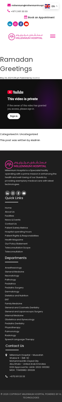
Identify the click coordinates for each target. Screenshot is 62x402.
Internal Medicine (14, 315)
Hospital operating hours (18, 231)
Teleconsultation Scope (17, 247)
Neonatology (12, 275)
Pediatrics (10, 283)
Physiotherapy (12, 327)
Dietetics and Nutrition (16, 295)
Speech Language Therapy (19, 339)
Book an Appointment (41, 17)
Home (8, 207)
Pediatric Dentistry (14, 323)
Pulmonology (12, 331)
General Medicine (14, 271)
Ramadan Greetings (16, 64)
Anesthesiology (13, 267)
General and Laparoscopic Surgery (24, 311)
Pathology (10, 279)
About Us (10, 211)
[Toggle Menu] (52, 36)
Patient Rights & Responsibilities (22, 235)
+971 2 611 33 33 (19, 11)
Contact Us (11, 223)
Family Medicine (13, 303)
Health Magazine (14, 239)
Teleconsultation (14, 251)
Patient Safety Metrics (16, 227)
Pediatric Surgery (14, 287)
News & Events (13, 219)
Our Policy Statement (16, 243)
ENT (7, 299)
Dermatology (12, 291)
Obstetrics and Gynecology (19, 319)
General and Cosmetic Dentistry (22, 307)
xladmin (36, 77)
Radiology (10, 335)
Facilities (9, 215)
